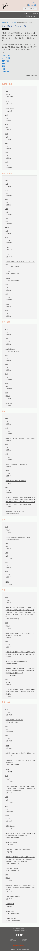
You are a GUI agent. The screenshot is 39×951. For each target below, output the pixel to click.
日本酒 (35, 13)
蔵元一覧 (27, 13)
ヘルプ (25, 5)
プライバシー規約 (13, 940)
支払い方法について (25, 939)
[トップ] (4, 5)
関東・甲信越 (6, 58)
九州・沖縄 (5, 71)
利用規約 (11, 939)
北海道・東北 (6, 55)
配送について (14, 22)
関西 (3, 63)
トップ (3, 22)
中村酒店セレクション (32, 16)
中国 (3, 66)
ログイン (35, 2)
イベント (20, 16)
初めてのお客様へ (33, 5)
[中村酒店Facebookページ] (17, 934)
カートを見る (30, 8)
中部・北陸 (5, 61)
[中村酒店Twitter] (21, 934)
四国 (3, 69)
